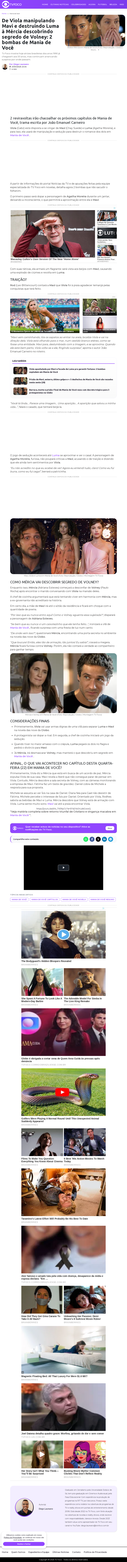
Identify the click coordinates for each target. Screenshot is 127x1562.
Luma (56, 455)
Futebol (102, 4)
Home (45, 4)
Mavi (50, 803)
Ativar (110, 828)
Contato (76, 1552)
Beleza (113, 4)
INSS (122, 4)
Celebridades (78, 4)
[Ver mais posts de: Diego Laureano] (5, 67)
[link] (24, 1507)
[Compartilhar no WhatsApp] (85, 839)
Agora (92, 4)
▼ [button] (98, 50)
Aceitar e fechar (24, 1544)
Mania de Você (19, 135)
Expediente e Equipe (38, 1552)
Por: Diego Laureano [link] (19, 64)
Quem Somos (18, 1552)
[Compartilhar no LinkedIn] (104, 839)
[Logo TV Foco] (12, 4)
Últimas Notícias (59, 4)
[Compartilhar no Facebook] (92, 839)
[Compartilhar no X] (98, 839)
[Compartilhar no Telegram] (110, 839)
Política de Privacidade (95, 1552)
